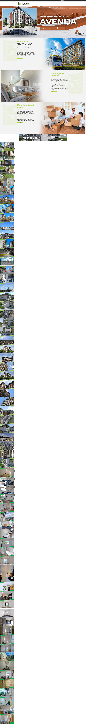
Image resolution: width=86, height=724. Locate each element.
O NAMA (35, 7)
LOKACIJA (60, 7)
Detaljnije (20, 58)
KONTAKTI (65, 7)
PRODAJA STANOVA (42, 7)
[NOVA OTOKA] (7, 147)
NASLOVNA (30, 7)
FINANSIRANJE (54, 7)
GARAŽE (48, 7)
